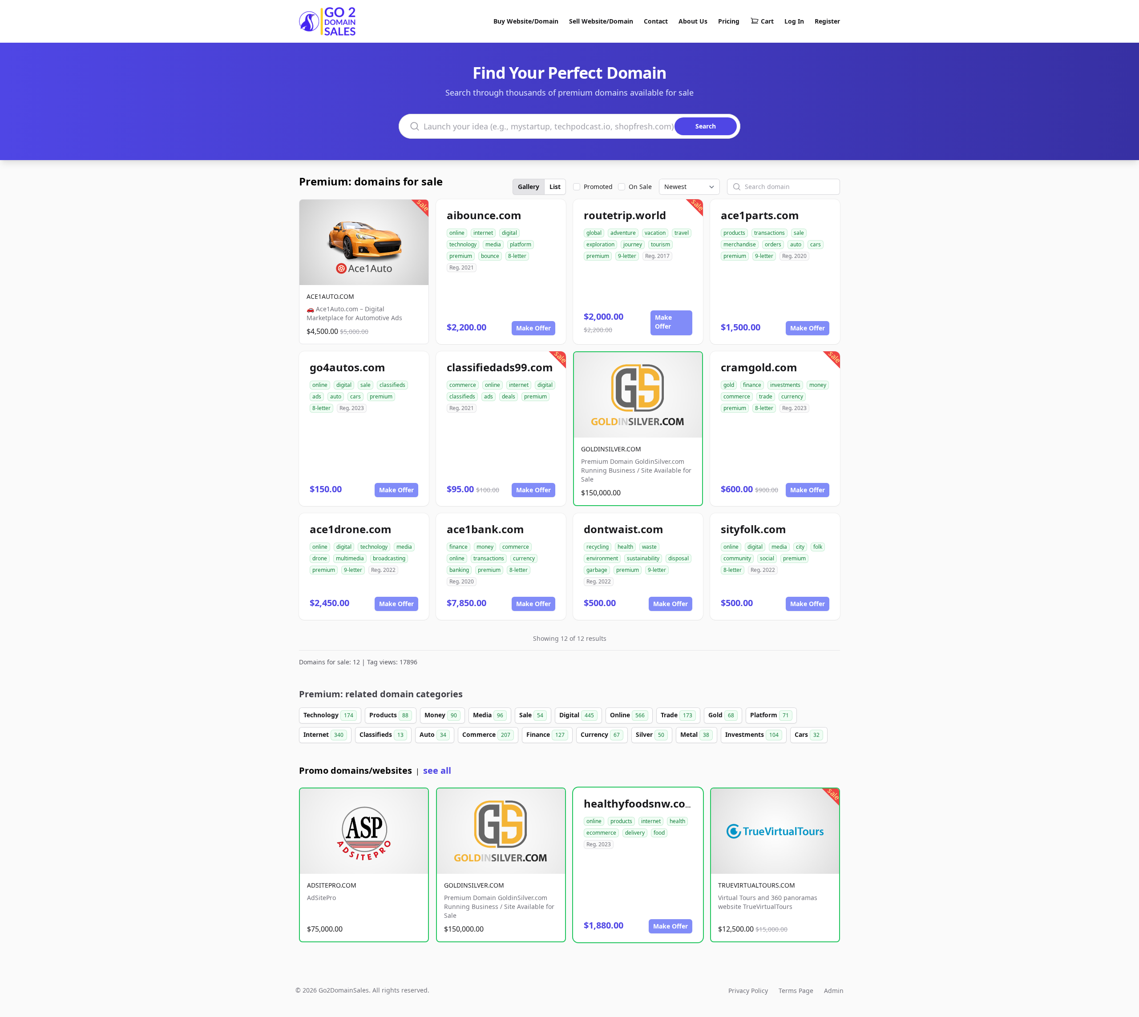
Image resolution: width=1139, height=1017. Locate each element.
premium (460, 256)
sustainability (643, 558)
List (555, 186)
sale (799, 233)
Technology (328, 715)
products (734, 233)
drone (319, 558)
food (659, 832)
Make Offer (533, 328)
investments (785, 385)
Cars (807, 734)
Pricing (728, 21)
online (456, 233)
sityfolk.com (753, 529)
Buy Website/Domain (525, 21)
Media (488, 715)
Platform (769, 715)
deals (508, 396)
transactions (769, 233)
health (625, 547)
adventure (623, 233)
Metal (694, 734)
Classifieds (381, 734)
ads (316, 396)
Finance (545, 734)
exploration (600, 244)
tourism (660, 244)
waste (649, 547)
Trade (676, 715)
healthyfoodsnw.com (640, 803)
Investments (752, 734)
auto (795, 244)
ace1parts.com (760, 215)
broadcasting (389, 558)
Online (627, 715)
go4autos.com (347, 367)
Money (440, 715)
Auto (433, 734)
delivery (635, 832)
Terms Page (796, 990)
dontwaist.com (623, 529)
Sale (531, 715)
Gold (721, 715)
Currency (600, 734)
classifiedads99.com (500, 367)
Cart (767, 21)
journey (632, 244)
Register (827, 21)
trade (765, 396)
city (800, 547)
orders (773, 244)
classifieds (392, 385)
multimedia (350, 558)
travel (682, 233)
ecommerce (601, 832)
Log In (794, 21)
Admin (834, 990)
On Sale (640, 186)
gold (728, 385)
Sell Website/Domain (601, 21)
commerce (462, 385)
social (767, 558)
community (737, 558)
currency (792, 396)
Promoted (598, 186)
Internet (323, 734)
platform (520, 244)
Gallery (528, 186)
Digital (576, 715)
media (493, 244)
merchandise (739, 244)
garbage (596, 570)
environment (602, 558)
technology (463, 244)
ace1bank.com (485, 529)
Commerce (486, 734)
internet (483, 233)
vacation (655, 233)
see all (437, 770)
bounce (490, 256)
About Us (693, 21)
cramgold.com (759, 367)
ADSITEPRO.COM (331, 885)
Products (388, 715)
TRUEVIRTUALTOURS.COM (756, 885)
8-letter (517, 256)
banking (459, 570)
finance (752, 385)
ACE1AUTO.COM (330, 296)
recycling (597, 547)
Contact (656, 21)
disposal (678, 558)
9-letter (627, 256)
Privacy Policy (748, 990)
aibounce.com (484, 215)
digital (509, 233)
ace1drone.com (351, 529)
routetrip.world (625, 215)
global (594, 233)
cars (815, 244)
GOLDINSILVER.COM (611, 449)
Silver (650, 734)
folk (817, 547)
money (817, 385)
